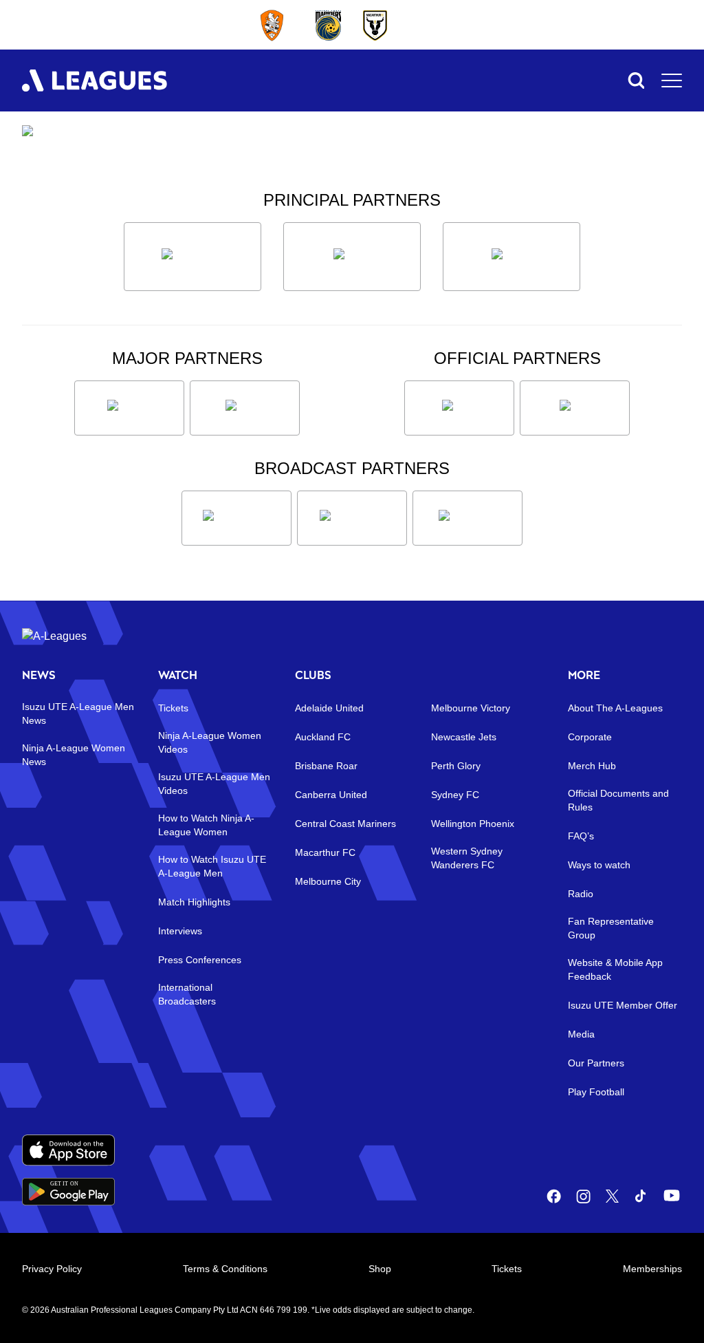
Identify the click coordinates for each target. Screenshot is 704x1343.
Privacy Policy (52, 1268)
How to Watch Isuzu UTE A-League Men (212, 866)
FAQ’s (581, 835)
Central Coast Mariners (345, 823)
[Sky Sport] (467, 518)
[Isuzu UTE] (192, 256)
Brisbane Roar (326, 765)
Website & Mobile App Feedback (615, 969)
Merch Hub (592, 765)
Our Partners (596, 1062)
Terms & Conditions (225, 1268)
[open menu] (671, 80)
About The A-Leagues (615, 707)
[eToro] (244, 408)
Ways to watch (599, 864)
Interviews (180, 930)
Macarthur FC (325, 852)
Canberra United (331, 794)
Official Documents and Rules (618, 800)
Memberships (652, 1268)
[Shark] (511, 256)
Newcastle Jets (463, 736)
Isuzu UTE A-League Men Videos (214, 783)
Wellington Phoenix (472, 823)
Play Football (596, 1091)
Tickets (173, 707)
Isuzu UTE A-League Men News (78, 713)
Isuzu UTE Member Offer (622, 1005)
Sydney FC (455, 794)
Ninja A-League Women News (73, 754)
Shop (379, 1268)
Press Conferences (199, 959)
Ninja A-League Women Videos (209, 742)
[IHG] (574, 408)
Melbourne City (328, 881)
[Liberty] (129, 408)
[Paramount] (352, 518)
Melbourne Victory (470, 707)
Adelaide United (329, 707)
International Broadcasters (187, 994)
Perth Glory (456, 765)
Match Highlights (194, 901)
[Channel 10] (236, 518)
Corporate (590, 736)
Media (581, 1034)
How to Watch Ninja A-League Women (206, 825)
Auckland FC (323, 736)
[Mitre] (459, 408)
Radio (580, 893)
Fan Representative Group (611, 928)
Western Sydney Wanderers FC (467, 858)
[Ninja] (352, 256)
